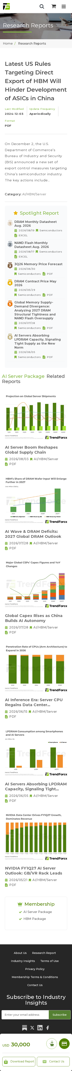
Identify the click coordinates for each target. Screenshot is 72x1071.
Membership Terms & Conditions (35, 977)
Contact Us (56, 1061)
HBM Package (34, 919)
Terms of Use (49, 961)
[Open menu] (63, 7)
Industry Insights (23, 961)
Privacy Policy (35, 969)
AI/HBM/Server (34, 194)
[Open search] (41, 6)
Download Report (22, 1061)
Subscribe (60, 1014)
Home (8, 43)
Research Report (44, 953)
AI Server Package (37, 912)
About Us (20, 953)
